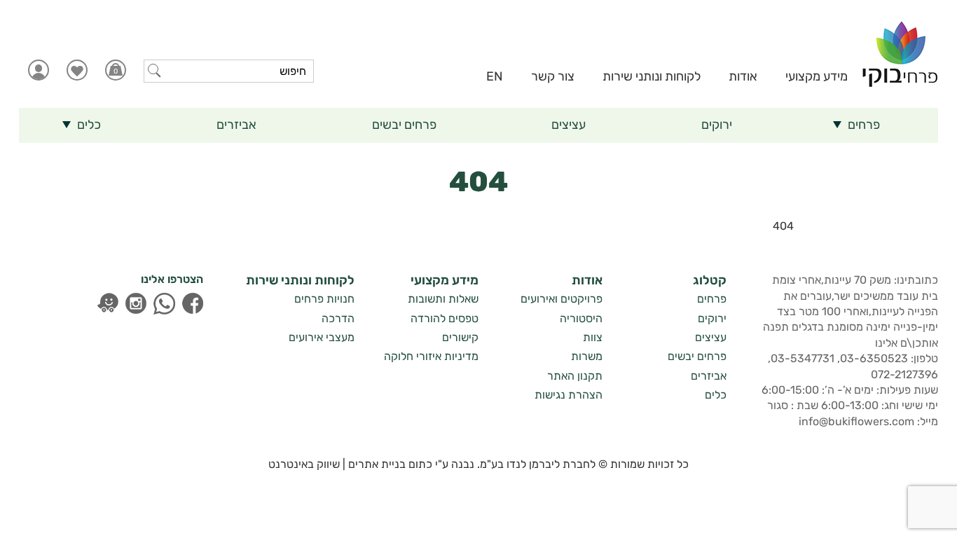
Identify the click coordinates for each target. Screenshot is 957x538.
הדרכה (338, 318)
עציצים (711, 337)
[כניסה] (38, 70)
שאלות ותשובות (443, 298)
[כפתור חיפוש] (154, 70)
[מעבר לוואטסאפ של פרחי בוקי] (164, 304)
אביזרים (709, 375)
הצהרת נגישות (569, 394)
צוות (593, 337)
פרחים (712, 298)
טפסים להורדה (444, 318)
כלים (716, 394)
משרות (587, 356)
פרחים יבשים (697, 356)
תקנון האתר (575, 375)
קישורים (460, 337)
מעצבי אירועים (321, 337)
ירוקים (712, 318)
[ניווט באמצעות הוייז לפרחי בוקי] (107, 302)
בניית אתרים (377, 464)
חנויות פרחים (324, 298)
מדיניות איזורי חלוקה (431, 356)
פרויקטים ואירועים (562, 298)
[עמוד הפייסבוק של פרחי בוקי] (192, 303)
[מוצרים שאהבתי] (76, 70)
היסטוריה (581, 318)
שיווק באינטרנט (304, 464)
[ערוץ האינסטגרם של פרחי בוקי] (135, 303)
